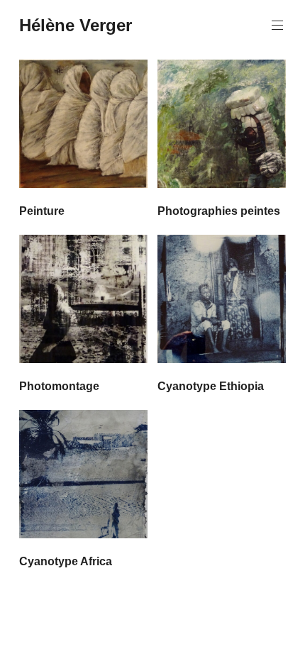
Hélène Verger (75, 25)
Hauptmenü (277, 25)
